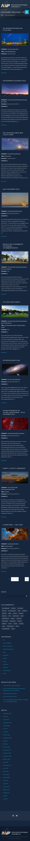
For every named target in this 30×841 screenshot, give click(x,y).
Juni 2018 (5, 780)
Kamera (15, 613)
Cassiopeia (20, 608)
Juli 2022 (5, 741)
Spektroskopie (10, 626)
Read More (4, 73)
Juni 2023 (5, 731)
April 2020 (5, 762)
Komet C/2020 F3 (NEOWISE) (14, 468)
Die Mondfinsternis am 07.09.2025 (11, 685)
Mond (6, 51)
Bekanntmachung (22, 99)
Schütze (15, 623)
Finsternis (24, 610)
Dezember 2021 (7, 750)
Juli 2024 (5, 716)
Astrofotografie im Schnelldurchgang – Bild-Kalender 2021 (14, 412)
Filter (19, 610)
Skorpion (21, 623)
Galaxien (4, 613)
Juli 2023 (5, 728)
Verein (4, 673)
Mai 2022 (5, 744)
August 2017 (6, 792)
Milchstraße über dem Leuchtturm (13, 134)
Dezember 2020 (7, 753)
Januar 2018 (6, 786)
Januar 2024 (6, 719)
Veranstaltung (7, 269)
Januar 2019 (6, 774)
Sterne (17, 626)
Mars (10, 615)
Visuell (3, 327)
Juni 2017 (5, 799)
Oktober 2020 (6, 759)
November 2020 (7, 756)
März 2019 (5, 771)
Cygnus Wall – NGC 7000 (13, 525)
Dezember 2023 (7, 722)
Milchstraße (8, 156)
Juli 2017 (5, 795)
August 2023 (6, 725)
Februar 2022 (6, 747)
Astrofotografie (12, 49)
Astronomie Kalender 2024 (14, 81)
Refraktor (4, 623)
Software (5, 667)
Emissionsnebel (9, 546)
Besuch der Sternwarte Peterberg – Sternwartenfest (13, 246)
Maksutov (4, 615)
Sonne (14, 325)
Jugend (5, 658)
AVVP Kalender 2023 (11, 189)
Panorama (19, 618)
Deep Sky (4, 610)
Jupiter (9, 613)
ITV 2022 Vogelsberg (11, 302)
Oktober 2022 (6, 734)
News (5, 101)
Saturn (10, 623)
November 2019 (7, 765)
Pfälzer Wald (5, 621)
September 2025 (7, 713)
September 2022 (7, 738)
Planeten (20, 621)
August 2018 (6, 777)
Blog (17, 49)
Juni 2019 (5, 768)
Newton (13, 618)
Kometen (7, 491)
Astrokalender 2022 (11, 360)
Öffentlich (5, 664)
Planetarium (13, 621)
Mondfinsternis (12, 51)
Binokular (13, 608)
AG (8, 99)
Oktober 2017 (6, 789)
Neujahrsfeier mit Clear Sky (10, 693)
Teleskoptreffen (21, 325)
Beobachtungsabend (21, 267)
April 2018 (5, 783)
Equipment (21, 433)
